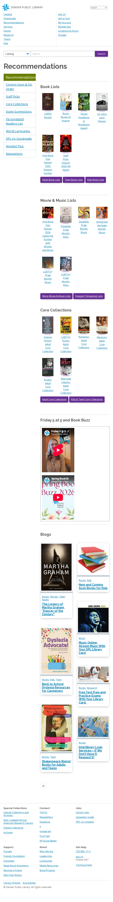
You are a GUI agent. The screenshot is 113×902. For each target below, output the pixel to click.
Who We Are (46, 851)
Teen (59, 679)
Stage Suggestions (19, 112)
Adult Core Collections (54, 399)
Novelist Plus (15, 146)
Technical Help (84, 865)
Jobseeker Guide (85, 817)
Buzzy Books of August (66, 117)
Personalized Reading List (15, 121)
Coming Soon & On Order (19, 86)
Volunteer (9, 861)
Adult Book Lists (51, 179)
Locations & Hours (68, 30)
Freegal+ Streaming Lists (89, 296)
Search (101, 53)
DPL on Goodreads (19, 139)
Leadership (46, 856)
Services (8, 26)
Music (82, 638)
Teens (7, 39)
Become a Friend (13, 870)
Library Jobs (82, 812)
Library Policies (12, 883)
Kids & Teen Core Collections (87, 399)
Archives (8, 832)
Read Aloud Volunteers (16, 865)
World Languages (18, 131)
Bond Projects (47, 870)
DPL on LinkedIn (85, 822)
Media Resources (49, 865)
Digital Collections (13, 827)
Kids (6, 43)
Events (7, 30)
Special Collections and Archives (16, 814)
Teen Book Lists (74, 179)
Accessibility (29, 883)
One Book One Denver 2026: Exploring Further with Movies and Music (47, 236)
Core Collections (17, 104)
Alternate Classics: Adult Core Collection (65, 386)
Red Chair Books (13, 875)
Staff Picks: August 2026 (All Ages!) (65, 162)
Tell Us (43, 812)
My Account (64, 22)
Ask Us (62, 14)
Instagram (45, 831)
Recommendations (14, 22)
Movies (54, 596)
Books (45, 596)
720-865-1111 (83, 851)
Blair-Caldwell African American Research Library (18, 821)
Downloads (10, 18)
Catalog (8, 14)
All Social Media (48, 840)
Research (9, 35)
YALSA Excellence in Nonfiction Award (84, 121)
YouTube (45, 836)
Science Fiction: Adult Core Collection (47, 344)
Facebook (45, 822)
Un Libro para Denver (102, 117)
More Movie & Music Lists (56, 296)
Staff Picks (13, 96)
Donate (62, 35)
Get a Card (64, 18)
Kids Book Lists (95, 179)
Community (46, 861)
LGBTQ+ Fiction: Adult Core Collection (65, 344)
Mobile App (64, 26)
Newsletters (14, 154)
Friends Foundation (14, 856)
